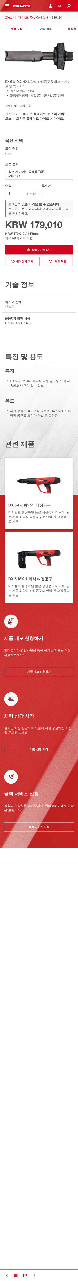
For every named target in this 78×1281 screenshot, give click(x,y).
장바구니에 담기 (41, 249)
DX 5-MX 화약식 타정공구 (30, 578)
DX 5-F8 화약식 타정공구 (29, 505)
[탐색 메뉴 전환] (7, 5)
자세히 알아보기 (15, 105)
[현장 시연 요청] (15, 1275)
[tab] (16, 29)
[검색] (68, 5)
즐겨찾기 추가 (24, 261)
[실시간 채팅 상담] (25, 1275)
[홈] (21, 6)
